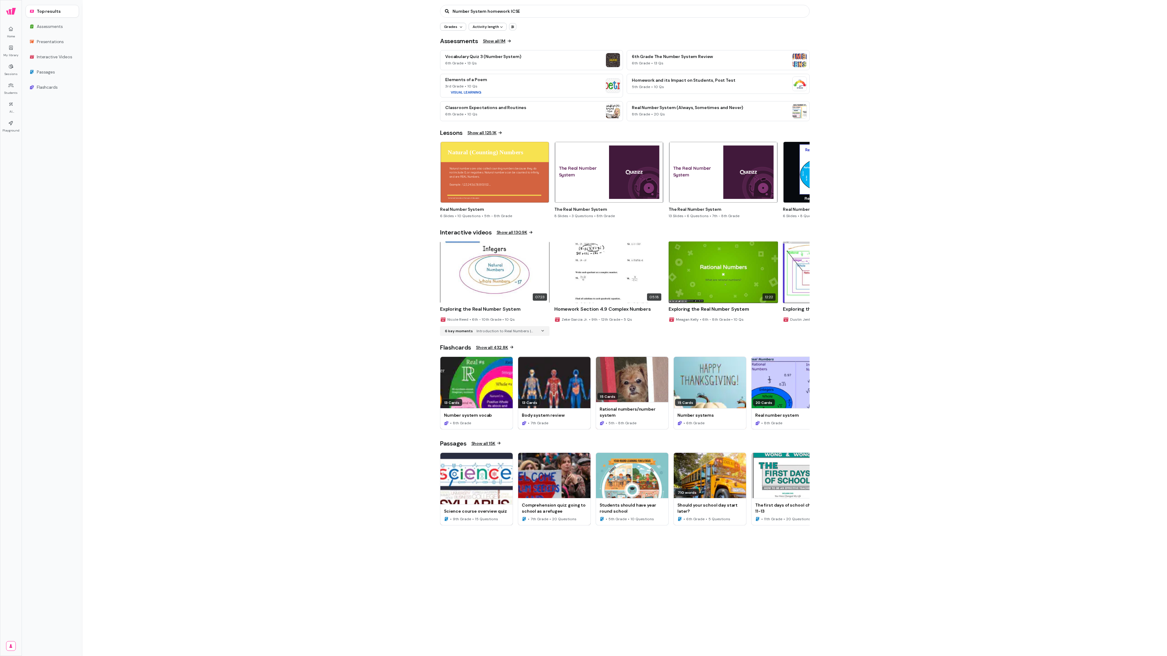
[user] (11, 646)
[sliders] (512, 26)
